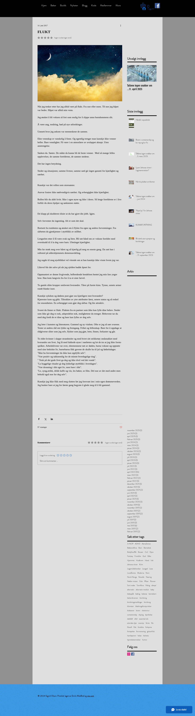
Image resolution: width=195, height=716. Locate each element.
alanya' (153, 585)
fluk (135, 627)
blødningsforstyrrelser (143, 606)
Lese (151, 568)
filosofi (129, 627)
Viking (147, 585)
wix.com (90, 695)
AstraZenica (146, 543)
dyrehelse (148, 615)
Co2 (146, 552)
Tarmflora (140, 585)
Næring (148, 577)
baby (152, 589)
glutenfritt (151, 631)
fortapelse (131, 631)
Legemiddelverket (134, 568)
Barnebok (147, 548)
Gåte (149, 556)
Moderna (140, 573)
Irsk (152, 560)
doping (141, 615)
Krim (141, 564)
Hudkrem (139, 560)
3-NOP (130, 543)
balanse (144, 594)
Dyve (151, 552)
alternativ (130, 589)
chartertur (146, 610)
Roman (152, 581)
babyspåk (130, 594)
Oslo (141, 581)
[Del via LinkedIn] (52, 419)
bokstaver (130, 610)
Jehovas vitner (132, 564)
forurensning (141, 631)
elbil (135, 619)
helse (140, 635)
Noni (147, 573)
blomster (130, 606)
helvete (146, 635)
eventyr (141, 623)
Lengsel (145, 568)
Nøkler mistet (132, 581)
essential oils (143, 619)
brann (138, 610)
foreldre (141, 627)
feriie (148, 623)
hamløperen (131, 635)
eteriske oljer (132, 623)
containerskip (132, 615)
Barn (140, 548)
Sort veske (131, 585)
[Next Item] (152, 73)
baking (137, 594)
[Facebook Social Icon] (157, 5)
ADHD (137, 543)
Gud (144, 556)
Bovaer (140, 552)
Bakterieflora (132, 548)
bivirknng (147, 602)
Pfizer (146, 581)
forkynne (148, 627)
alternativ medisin (142, 589)
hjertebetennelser (134, 640)
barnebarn (152, 594)
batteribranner (132, 598)
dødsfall (130, 619)
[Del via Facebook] (39, 419)
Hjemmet (131, 560)
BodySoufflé (131, 552)
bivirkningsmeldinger (134, 602)
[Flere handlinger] (120, 25)
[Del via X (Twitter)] (45, 419)
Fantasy (130, 556)
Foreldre (138, 556)
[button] (146, 5)
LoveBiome (131, 573)
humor (144, 640)
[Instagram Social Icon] (128, 654)
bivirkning (143, 598)
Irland (147, 560)
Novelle (141, 577)
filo (152, 623)
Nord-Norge (132, 577)
